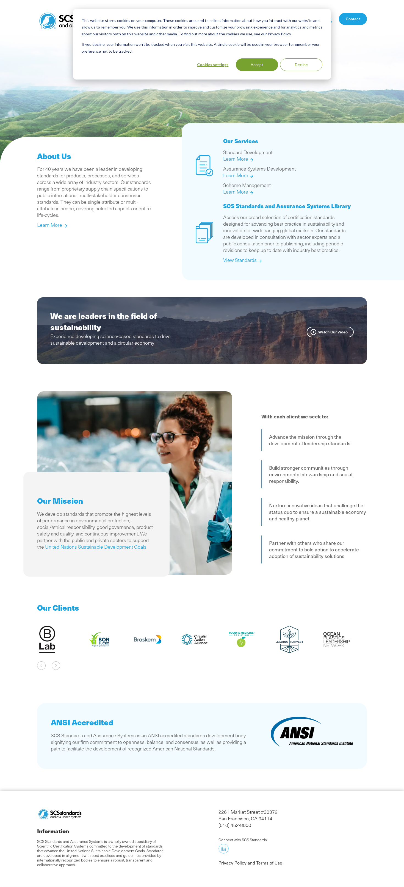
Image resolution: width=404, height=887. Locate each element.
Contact (353, 19)
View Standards (240, 260)
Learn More (49, 225)
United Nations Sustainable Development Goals (95, 546)
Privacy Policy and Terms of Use (250, 862)
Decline (301, 64)
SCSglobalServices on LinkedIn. (223, 849)
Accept (257, 64)
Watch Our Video (333, 332)
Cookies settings (212, 64)
